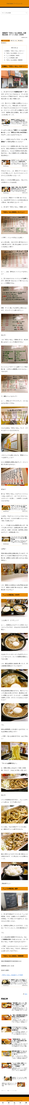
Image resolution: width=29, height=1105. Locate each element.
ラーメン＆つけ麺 (6, 40)
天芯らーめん (14, 40)
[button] (26, 13)
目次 (12, 47)
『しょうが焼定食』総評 (11, 57)
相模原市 (4, 42)
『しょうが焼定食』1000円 (12, 55)
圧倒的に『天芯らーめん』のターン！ (15, 51)
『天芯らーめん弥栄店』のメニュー (14, 53)
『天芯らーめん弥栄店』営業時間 (13, 60)
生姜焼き (21, 40)
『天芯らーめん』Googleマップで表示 (12, 975)
